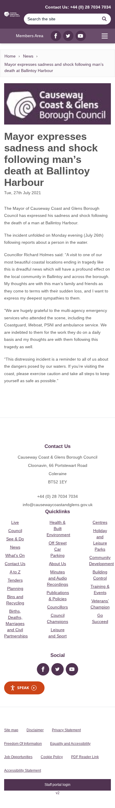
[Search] (104, 19)
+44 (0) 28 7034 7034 (57, 496)
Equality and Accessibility (70, 744)
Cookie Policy (52, 757)
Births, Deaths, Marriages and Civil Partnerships (16, 623)
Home (10, 56)
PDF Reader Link (85, 757)
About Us (57, 563)
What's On (15, 555)
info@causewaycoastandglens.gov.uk (58, 504)
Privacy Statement (66, 730)
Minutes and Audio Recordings (57, 578)
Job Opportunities (18, 757)
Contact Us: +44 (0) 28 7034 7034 (78, 7)
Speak (23, 687)
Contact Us (15, 563)
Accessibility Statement (22, 770)
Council (15, 530)
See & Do (15, 539)
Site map (11, 730)
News (28, 56)
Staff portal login (57, 785)
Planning (15, 588)
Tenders (15, 580)
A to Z (15, 572)
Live (15, 522)
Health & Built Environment (58, 528)
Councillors (57, 607)
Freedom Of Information (23, 744)
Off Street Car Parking (58, 549)
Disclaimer (35, 730)
